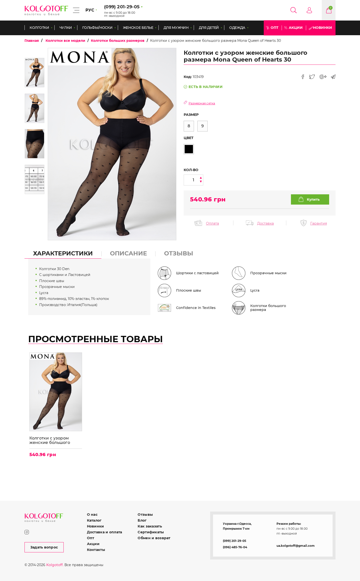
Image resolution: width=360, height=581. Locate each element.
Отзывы (145, 514)
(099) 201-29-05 (234, 541)
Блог (142, 520)
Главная (31, 40)
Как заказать (150, 526)
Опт (274, 27)
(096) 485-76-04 (235, 547)
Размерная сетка (202, 103)
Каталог (94, 520)
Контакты (96, 550)
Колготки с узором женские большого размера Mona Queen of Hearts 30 (54, 440)
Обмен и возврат (154, 538)
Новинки (322, 27)
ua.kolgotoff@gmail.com (295, 546)
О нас (92, 514)
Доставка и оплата (104, 532)
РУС (89, 10)
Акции (296, 27)
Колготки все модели (65, 40)
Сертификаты (151, 532)
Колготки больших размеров (117, 40)
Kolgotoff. (54, 565)
